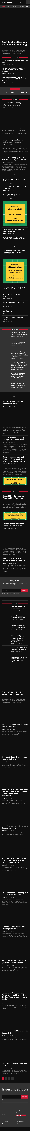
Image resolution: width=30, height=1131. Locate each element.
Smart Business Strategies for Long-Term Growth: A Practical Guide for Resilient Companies (13, 69)
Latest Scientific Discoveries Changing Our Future (13, 927)
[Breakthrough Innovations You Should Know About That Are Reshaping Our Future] (6, 660)
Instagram (21, 1121)
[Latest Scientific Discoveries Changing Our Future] (15, 916)
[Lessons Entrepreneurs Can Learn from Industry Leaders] (6, 335)
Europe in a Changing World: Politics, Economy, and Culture (14, 159)
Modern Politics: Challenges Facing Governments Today (14, 439)
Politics (3, 82)
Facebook (7, 1121)
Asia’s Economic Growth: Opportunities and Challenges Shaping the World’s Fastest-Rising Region (14, 252)
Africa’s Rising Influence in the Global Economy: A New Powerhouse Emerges (14, 237)
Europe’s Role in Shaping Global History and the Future (14, 104)
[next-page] (12, 1078)
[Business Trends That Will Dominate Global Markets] (6, 386)
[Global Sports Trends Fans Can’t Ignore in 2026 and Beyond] (15, 949)
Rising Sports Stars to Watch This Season (15, 1064)
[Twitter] (3, 1124)
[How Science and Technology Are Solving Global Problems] (15, 882)
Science (5, 563)
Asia (4, 255)
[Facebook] (3, 1121)
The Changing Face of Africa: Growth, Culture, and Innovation (13, 230)
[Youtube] (17, 1124)
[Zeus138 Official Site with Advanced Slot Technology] (15, 25)
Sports (3, 64)
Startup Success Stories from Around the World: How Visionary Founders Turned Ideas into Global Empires (19, 365)
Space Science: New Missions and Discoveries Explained (19, 648)
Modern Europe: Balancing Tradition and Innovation (12, 141)
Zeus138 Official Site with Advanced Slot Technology (14, 43)
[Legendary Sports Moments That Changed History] (15, 1020)
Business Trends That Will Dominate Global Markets (18, 384)
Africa (4, 183)
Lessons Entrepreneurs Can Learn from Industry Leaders (19, 333)
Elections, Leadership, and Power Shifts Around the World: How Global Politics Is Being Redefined (15, 78)
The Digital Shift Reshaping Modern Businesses (19, 343)
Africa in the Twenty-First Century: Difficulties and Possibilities (13, 195)
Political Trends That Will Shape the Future (13, 402)
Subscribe (24, 590)
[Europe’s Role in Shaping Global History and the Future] (15, 118)
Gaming (3, 47)
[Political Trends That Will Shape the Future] (15, 416)
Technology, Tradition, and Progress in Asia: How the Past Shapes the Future (14, 288)
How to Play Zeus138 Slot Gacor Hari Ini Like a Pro (15, 92)
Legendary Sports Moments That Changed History (15, 1032)
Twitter (6, 1123)
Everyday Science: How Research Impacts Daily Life (14, 559)
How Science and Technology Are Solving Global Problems (15, 894)
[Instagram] (17, 1121)
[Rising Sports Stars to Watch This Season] (15, 1052)
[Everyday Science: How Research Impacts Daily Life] (6, 628)
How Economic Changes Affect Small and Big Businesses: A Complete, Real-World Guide (18, 375)
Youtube (21, 1123)
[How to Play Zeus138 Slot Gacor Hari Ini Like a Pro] (15, 538)
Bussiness (4, 73)
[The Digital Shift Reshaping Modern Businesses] (6, 345)
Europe (3, 107)
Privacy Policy (16, 593)
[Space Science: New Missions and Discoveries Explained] (6, 650)
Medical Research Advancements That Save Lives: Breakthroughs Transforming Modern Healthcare (18, 638)
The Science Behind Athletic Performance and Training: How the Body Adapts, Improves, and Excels (14, 996)
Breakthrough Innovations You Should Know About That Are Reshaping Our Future (19, 659)
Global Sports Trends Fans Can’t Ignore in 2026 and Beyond (14, 961)
